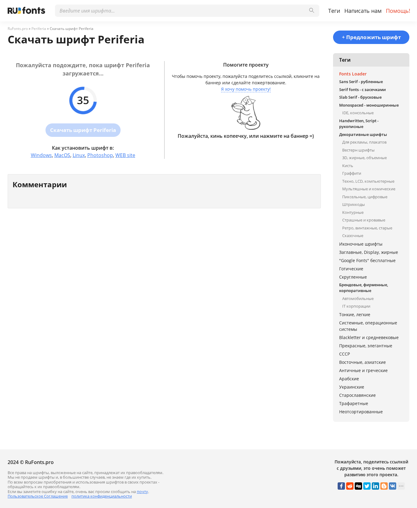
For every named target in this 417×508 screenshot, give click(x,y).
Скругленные (353, 277)
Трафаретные (353, 403)
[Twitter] (367, 486)
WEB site (125, 155)
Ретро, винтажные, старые (367, 228)
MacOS (62, 155)
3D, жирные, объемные (364, 157)
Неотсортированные (361, 412)
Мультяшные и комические (368, 189)
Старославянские (357, 395)
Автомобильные (358, 298)
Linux (79, 155)
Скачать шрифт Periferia (83, 129)
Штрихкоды (353, 204)
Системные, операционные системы (368, 326)
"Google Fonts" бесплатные (367, 260)
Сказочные (352, 235)
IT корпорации (356, 306)
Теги (334, 10)
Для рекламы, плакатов (364, 142)
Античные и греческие (363, 370)
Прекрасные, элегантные (365, 346)
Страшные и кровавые (363, 220)
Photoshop (100, 155)
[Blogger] (384, 486)
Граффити (351, 173)
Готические (351, 269)
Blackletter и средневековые (369, 337)
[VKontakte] (392, 486)
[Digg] (358, 486)
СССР (344, 354)
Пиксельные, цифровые (364, 196)
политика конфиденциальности (101, 496)
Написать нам (363, 10)
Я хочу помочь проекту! (246, 89)
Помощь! (398, 10)
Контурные (353, 212)
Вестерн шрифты (358, 150)
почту (142, 491)
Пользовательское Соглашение (38, 496)
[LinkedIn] (375, 486)
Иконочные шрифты (361, 244)
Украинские (351, 387)
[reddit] (350, 486)
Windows (41, 155)
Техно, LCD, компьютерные (368, 181)
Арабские (349, 379)
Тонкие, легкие (354, 314)
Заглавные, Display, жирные (368, 252)
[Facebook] (341, 486)
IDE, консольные (358, 112)
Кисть (347, 165)
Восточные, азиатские (362, 362)
